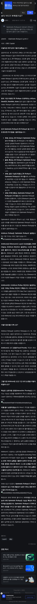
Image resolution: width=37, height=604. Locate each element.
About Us (6, 593)
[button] (35, 3)
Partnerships (29, 593)
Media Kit (17, 593)
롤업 (10, 539)
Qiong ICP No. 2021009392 (17, 601)
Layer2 (4, 539)
